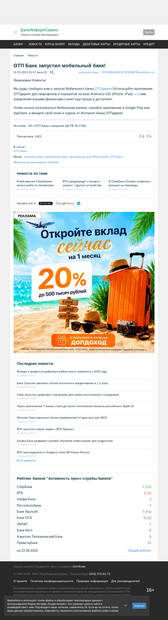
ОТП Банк (20, 151)
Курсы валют (55, 44)
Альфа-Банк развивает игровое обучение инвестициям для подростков (65, 440)
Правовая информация (92, 581)
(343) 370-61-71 (99, 573)
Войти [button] (149, 32)
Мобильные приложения (30, 162)
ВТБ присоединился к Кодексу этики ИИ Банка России (53, 452)
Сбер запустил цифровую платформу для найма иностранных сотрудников (68, 394)
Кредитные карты (126, 44)
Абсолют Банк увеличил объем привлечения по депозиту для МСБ (62, 417)
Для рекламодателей (125, 581)
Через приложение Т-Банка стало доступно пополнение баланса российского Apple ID (75, 406)
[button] (16, 32)
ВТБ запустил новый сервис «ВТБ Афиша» (45, 429)
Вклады (74, 44)
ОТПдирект (103, 88)
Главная (19, 55)
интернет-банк (88, 72)
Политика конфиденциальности (52, 581)
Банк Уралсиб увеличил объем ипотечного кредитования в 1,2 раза (62, 383)
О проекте (20, 581)
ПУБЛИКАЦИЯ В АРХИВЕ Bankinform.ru (128, 72)
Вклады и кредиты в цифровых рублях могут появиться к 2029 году (62, 371)
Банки (18, 44)
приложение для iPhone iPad (88, 156)
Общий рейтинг (139, 550)
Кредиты (150, 44)
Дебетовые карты (96, 44)
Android (53, 162)
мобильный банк (56, 156)
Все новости (26, 460)
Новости (35, 44)
